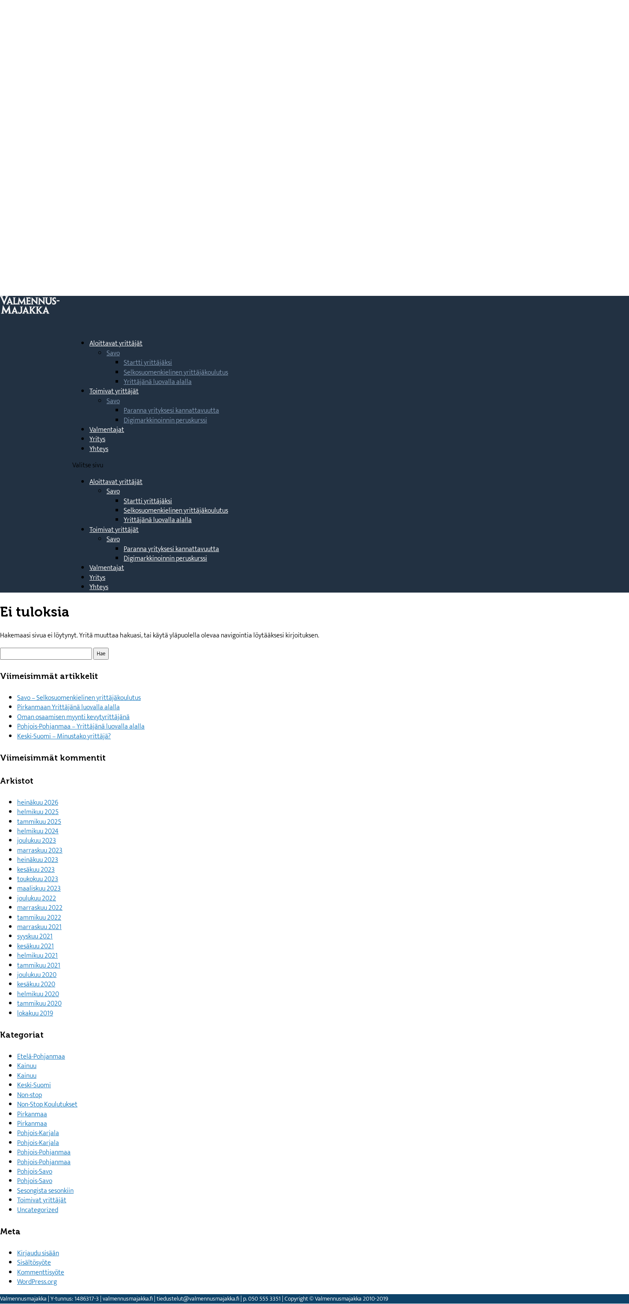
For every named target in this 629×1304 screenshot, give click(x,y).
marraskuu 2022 (39, 908)
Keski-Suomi (34, 1085)
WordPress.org (37, 1282)
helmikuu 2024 (38, 831)
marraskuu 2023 (39, 850)
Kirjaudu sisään (38, 1253)
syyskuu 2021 (35, 936)
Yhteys (98, 449)
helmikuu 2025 (38, 812)
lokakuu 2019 (35, 1013)
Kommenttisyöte (40, 1272)
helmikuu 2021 (37, 956)
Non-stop (29, 1095)
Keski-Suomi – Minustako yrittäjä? (64, 736)
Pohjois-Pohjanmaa (44, 1152)
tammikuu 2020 (39, 1003)
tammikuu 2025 (39, 822)
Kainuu (26, 1066)
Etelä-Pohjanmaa (41, 1056)
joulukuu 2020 (36, 975)
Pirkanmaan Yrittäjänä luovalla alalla (68, 707)
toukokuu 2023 (37, 879)
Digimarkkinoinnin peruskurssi (165, 420)
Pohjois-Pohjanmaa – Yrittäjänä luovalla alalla (81, 726)
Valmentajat (106, 430)
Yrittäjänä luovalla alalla (158, 382)
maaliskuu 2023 (39, 888)
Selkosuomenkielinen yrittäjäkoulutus (176, 372)
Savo (113, 353)
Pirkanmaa (32, 1114)
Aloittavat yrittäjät (115, 482)
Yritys (97, 578)
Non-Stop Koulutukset (47, 1104)
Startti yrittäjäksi (148, 363)
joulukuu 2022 (36, 898)
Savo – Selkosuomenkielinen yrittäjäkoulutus (79, 698)
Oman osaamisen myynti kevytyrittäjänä (73, 717)
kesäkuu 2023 (36, 870)
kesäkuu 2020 (36, 984)
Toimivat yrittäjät (114, 530)
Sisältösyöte (34, 1263)
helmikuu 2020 (38, 994)
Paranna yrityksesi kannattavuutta (171, 410)
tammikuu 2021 (38, 965)
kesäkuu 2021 (35, 946)
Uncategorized (37, 1210)
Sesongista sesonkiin (45, 1191)
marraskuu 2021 (39, 927)
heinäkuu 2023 (37, 860)
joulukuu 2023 (36, 841)
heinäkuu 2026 (37, 802)
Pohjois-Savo (34, 1171)
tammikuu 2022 (39, 917)
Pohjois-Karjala (38, 1133)
